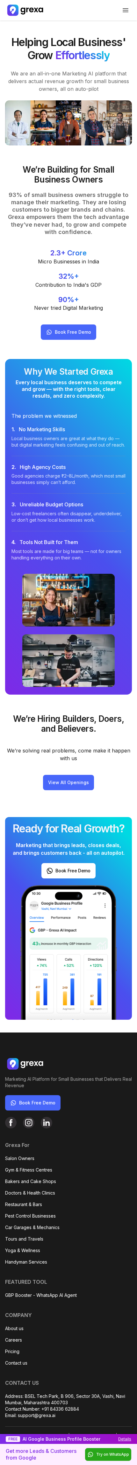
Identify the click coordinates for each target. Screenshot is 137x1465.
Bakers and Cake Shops (30, 1181)
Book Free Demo (73, 332)
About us (14, 1328)
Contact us (16, 1363)
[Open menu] (125, 10)
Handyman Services (26, 1262)
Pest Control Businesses (30, 1216)
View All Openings (68, 782)
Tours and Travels (24, 1239)
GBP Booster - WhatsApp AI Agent (41, 1295)
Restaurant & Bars (23, 1204)
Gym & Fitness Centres (28, 1170)
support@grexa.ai (36, 1415)
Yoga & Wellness (22, 1250)
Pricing (12, 1351)
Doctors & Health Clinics (30, 1193)
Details (124, 1439)
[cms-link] (11, 1122)
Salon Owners (19, 1158)
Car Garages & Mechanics (32, 1227)
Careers (13, 1340)
